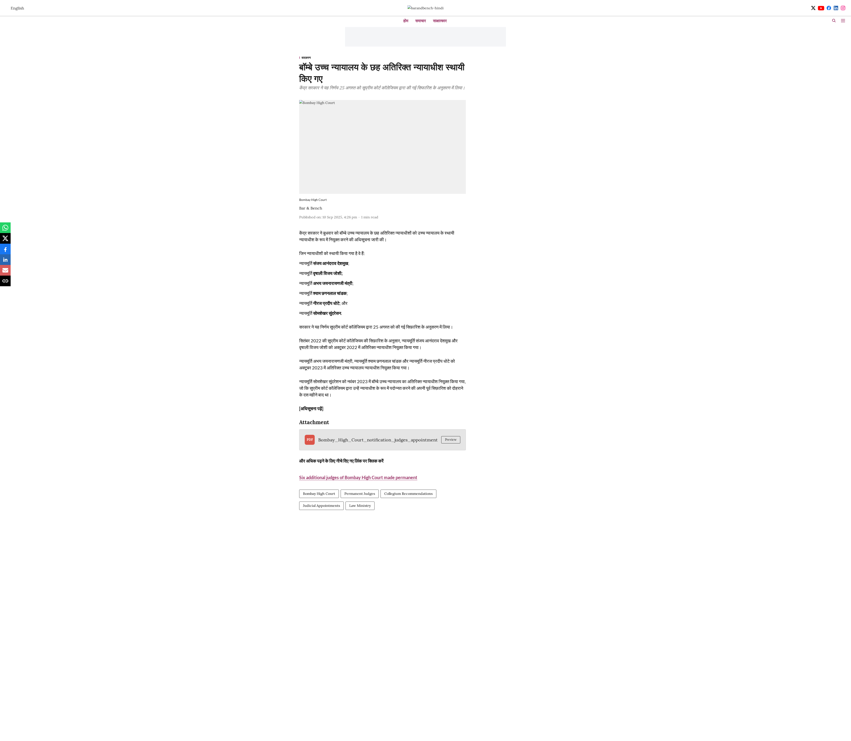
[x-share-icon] (5, 240)
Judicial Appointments (321, 505)
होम (405, 20)
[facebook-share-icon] (5, 251)
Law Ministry (360, 505)
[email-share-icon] (5, 272)
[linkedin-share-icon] (5, 262)
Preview (451, 440)
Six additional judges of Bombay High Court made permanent (358, 477)
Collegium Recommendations (408, 493)
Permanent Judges (359, 493)
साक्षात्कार (440, 20)
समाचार (420, 20)
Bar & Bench (310, 208)
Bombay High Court (319, 493)
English (17, 8)
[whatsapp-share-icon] (5, 230)
